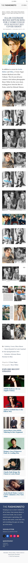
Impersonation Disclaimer (14, 554)
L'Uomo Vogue (13, 362)
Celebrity (8, 11)
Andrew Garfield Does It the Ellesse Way (13, 410)
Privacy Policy (12, 552)
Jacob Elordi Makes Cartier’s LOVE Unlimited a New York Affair (14, 494)
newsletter (13, 531)
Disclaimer (6, 552)
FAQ (4, 546)
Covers (13, 346)
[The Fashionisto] (9, 5)
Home (3, 11)
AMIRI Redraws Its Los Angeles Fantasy (12, 389)
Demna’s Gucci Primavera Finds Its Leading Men (12, 452)
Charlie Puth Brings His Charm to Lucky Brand (12, 473)
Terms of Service (20, 552)
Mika (11, 72)
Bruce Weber (14, 365)
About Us (5, 545)
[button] (27, 1)
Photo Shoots (19, 346)
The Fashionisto (7, 29)
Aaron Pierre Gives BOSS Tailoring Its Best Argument (13, 431)
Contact (5, 543)
